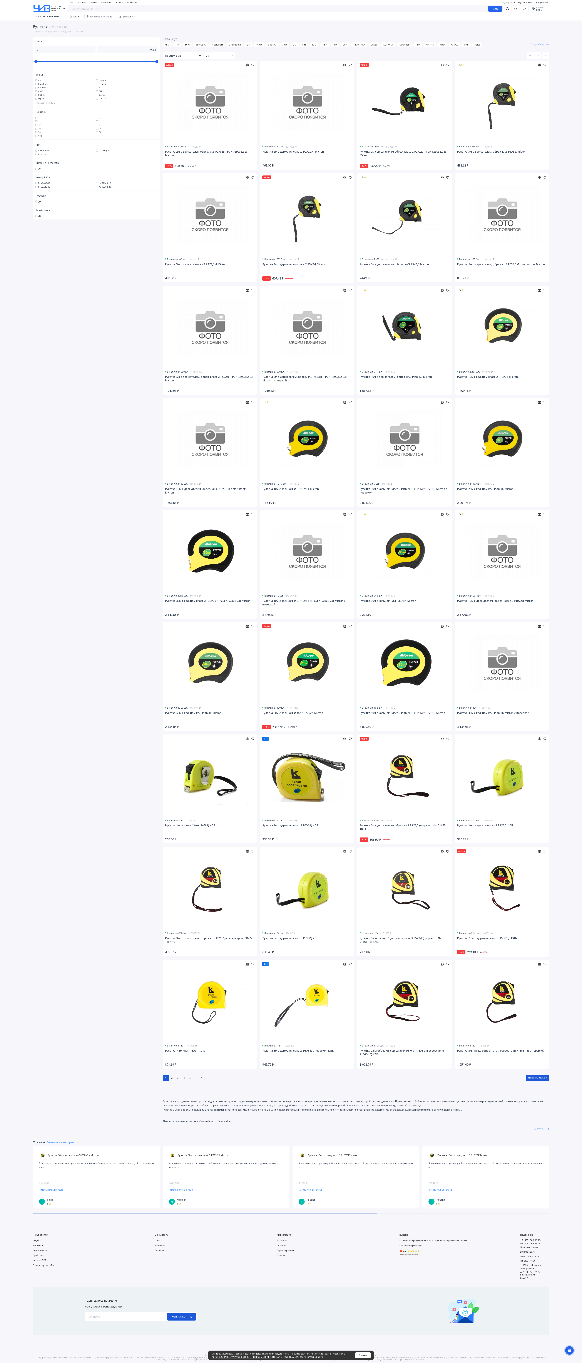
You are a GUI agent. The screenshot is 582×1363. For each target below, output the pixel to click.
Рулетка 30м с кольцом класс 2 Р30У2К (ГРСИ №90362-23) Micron (207, 601)
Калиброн (404, 44)
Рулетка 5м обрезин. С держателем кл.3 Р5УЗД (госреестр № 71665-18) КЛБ (400, 939)
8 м (335, 44)
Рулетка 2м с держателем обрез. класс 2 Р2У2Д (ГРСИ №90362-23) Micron (403, 153)
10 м (314, 44)
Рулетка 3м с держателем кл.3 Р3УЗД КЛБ (485, 825)
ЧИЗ (167, 44)
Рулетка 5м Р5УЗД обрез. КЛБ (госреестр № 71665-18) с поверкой (501, 1050)
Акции (76, 16)
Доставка (81, 2)
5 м (304, 44)
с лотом (272, 44)
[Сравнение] (516, 8)
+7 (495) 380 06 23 (516, 2)
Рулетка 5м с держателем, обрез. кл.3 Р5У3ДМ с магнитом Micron (501, 264)
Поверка (281, 1255)
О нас (70, 2)
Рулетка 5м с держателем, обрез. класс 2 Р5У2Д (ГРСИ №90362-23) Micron (209, 378)
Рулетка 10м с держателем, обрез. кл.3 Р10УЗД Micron (396, 377)
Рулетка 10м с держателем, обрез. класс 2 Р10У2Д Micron (495, 601)
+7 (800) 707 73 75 (530, 1243)
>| (202, 1077)
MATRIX (430, 44)
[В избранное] (253, 65)
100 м (259, 44)
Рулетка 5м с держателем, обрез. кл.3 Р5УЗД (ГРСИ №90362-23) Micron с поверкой (304, 378)
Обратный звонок (529, 1247)
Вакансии (159, 1250)
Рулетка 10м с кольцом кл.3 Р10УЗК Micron (290, 489)
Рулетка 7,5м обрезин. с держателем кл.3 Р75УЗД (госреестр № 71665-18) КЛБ (402, 1052)
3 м (294, 44)
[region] (96, 89)
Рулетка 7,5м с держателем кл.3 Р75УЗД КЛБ (487, 938)
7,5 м (325, 44)
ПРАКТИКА (359, 44)
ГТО (418, 44)
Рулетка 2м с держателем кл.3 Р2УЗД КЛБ (290, 825)
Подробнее (538, 44)
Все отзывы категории (60, 1142)
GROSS (454, 44)
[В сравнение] (247, 65)
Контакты (132, 2)
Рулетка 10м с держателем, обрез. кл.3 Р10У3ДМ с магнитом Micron (205, 490)
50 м (187, 44)
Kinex (442, 44)
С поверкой (235, 44)
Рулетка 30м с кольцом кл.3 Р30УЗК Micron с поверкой (493, 713)
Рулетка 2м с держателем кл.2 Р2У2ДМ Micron (293, 151)
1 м (177, 44)
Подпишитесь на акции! (101, 1300)
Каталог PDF (39, 1260)
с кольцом (201, 44)
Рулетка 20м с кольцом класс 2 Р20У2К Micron (292, 713)
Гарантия (281, 1245)
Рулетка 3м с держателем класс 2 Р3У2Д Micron (294, 264)
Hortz (477, 44)
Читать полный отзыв (51, 1189)
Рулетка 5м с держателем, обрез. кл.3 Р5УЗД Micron (394, 264)
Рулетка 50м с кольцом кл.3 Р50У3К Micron (193, 713)
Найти (495, 8)
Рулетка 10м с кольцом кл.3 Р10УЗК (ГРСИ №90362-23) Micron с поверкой (304, 602)
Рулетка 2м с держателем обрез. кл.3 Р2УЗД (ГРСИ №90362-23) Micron (207, 153)
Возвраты (282, 1240)
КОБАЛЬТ (388, 44)
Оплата (93, 2)
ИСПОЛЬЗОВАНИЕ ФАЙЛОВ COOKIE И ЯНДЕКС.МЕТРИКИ (241, 1356)
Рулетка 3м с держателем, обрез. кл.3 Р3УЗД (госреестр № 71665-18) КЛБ (209, 939)
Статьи (119, 2)
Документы (106, 2)
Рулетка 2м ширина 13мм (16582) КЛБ (190, 825)
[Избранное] (524, 8)
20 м (345, 44)
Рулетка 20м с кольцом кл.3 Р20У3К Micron (485, 489)
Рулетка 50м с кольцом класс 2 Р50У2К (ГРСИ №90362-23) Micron (402, 713)
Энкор (374, 44)
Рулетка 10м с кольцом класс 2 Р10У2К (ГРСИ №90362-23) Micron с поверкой (403, 490)
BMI (466, 44)
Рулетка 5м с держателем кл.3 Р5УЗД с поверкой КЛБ (298, 1050)
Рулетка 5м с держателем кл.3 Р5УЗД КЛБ (290, 938)
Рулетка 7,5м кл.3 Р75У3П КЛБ (185, 1050)
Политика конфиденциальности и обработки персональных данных (433, 1240)
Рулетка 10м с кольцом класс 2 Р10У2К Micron (487, 377)
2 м (248, 44)
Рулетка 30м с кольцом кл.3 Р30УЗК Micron (388, 601)
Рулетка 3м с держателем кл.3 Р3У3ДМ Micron (195, 264)
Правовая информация (410, 1245)
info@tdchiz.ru (542, 2)
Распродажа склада (101, 16)
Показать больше (537, 1077)
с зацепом (217, 44)
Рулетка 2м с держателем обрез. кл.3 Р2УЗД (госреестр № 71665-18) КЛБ (403, 827)
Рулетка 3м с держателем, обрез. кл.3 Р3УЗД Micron (491, 151)
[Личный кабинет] (507, 8)
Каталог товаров (48, 16)
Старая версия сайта (44, 1265)
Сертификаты (40, 1250)
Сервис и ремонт (285, 1250)
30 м (284, 44)
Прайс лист (128, 16)
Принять (362, 1355)
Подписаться (178, 1316)
